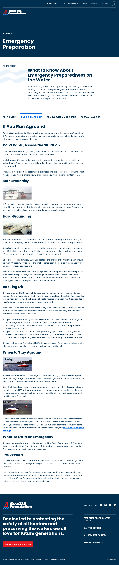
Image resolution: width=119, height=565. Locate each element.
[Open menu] (114, 12)
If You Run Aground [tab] (31, 117)
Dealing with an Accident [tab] (61, 117)
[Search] (114, 3)
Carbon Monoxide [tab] (90, 117)
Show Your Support (16, 544)
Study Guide (10, 34)
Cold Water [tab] (9, 117)
